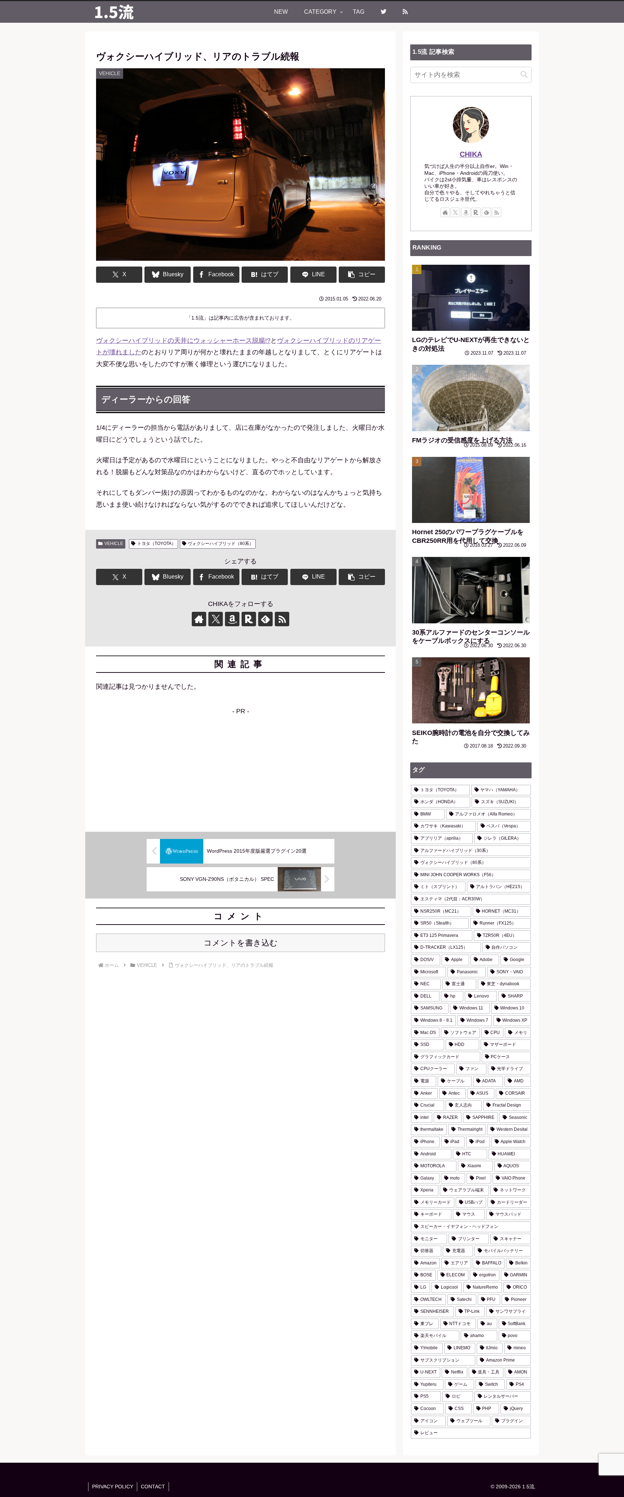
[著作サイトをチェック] (199, 619)
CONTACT (153, 1486)
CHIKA (471, 154)
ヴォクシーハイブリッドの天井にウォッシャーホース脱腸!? (183, 340)
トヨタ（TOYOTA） (156, 543)
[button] (362, 275)
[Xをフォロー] (215, 619)
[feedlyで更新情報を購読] (265, 619)
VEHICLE (113, 543)
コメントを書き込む (241, 942)
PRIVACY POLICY (112, 1486)
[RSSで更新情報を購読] (282, 619)
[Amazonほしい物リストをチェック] (232, 619)
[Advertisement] (240, 767)
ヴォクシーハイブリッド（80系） (221, 543)
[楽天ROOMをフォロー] (249, 619)
